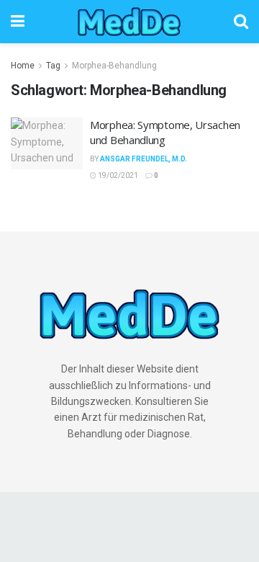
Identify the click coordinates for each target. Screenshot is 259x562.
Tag (53, 66)
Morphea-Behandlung (114, 66)
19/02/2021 (117, 175)
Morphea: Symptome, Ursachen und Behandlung (165, 132)
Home (23, 66)
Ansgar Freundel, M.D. (143, 159)
